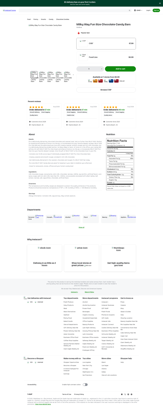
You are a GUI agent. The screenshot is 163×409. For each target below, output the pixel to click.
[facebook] (122, 394)
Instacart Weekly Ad (108, 337)
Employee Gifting (88, 350)
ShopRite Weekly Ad (127, 349)
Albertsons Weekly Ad (128, 345)
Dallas (104, 372)
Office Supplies (88, 321)
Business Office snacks (90, 337)
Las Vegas (105, 365)
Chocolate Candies (62, 19)
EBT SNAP (105, 308)
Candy (51, 19)
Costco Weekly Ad (108, 343)
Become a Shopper (70, 365)
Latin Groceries (88, 334)
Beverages (86, 311)
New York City (87, 365)
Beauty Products (88, 324)
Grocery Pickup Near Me (91, 331)
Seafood (66, 315)
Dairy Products (69, 305)
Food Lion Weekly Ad (90, 347)
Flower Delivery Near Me (72, 331)
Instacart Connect (108, 324)
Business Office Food (71, 337)
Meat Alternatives (69, 311)
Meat (65, 308)
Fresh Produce (68, 302)
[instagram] (128, 394)
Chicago (85, 368)
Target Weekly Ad (107, 340)
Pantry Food (68, 318)
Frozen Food (87, 308)
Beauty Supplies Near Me (129, 321)
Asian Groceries (69, 334)
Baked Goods (68, 321)
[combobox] (90, 69)
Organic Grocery (88, 315)
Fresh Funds (106, 311)
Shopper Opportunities (71, 362)
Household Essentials (90, 318)
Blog (122, 308)
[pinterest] (131, 394)
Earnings (66, 374)
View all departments (71, 324)
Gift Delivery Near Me (71, 327)
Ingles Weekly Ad (88, 343)
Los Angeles (87, 362)
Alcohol (85, 302)
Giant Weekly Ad (126, 342)
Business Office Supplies (110, 331)
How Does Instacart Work (129, 339)
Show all (81, 227)
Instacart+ (105, 302)
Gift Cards (105, 318)
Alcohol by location (89, 305)
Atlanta (104, 368)
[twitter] (125, 394)
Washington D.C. (88, 372)
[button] (34, 74)
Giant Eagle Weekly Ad (71, 349)
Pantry (35, 19)
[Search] (129, 10)
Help (122, 315)
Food (29, 19)
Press (122, 302)
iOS (31, 302)
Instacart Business (108, 305)
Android (40, 302)
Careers (123, 305)
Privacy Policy (79, 394)
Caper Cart (124, 336)
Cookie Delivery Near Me (110, 327)
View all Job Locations (109, 375)
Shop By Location (126, 318)
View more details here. (43, 404)
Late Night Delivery (89, 327)
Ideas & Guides (126, 311)
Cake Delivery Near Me (128, 332)
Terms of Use (66, 394)
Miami (104, 362)
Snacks (43, 19)
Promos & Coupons (108, 315)
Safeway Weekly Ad (89, 340)
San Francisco (87, 375)
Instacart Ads (106, 321)
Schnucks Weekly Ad (109, 334)
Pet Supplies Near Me (128, 324)
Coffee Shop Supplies (71, 340)
